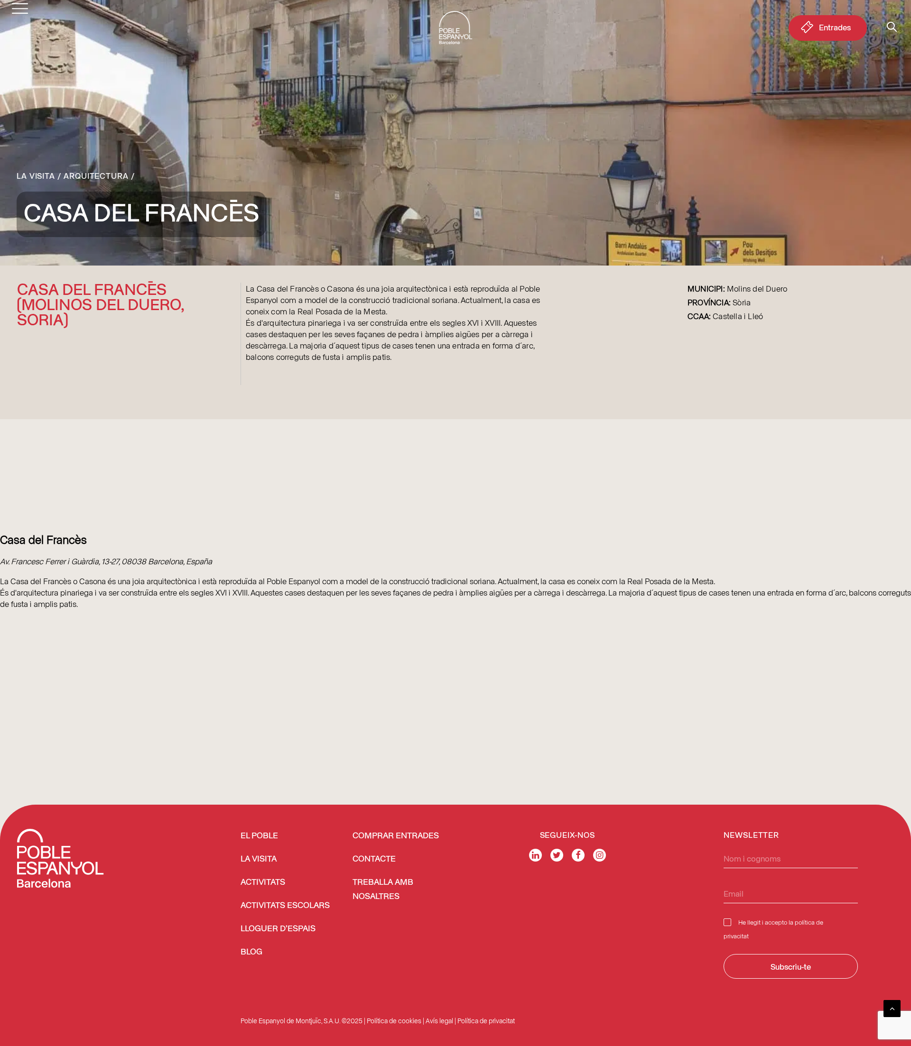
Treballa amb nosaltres (383, 889)
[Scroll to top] (892, 1007)
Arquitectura (96, 175)
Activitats (263, 882)
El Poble (259, 836)
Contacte (374, 859)
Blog (251, 952)
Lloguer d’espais (278, 929)
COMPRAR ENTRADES (396, 836)
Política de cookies (394, 1021)
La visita (36, 175)
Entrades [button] (835, 27)
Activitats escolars (285, 905)
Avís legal (439, 1021)
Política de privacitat (486, 1021)
